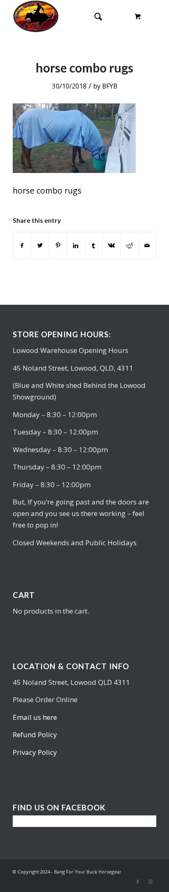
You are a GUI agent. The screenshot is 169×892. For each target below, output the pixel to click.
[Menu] (114, 16)
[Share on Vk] (111, 245)
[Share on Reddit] (129, 245)
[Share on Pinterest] (58, 245)
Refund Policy (35, 734)
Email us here (35, 717)
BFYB (109, 86)
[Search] (94, 16)
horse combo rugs (84, 67)
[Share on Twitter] (40, 245)
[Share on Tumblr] (94, 245)
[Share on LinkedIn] (75, 245)
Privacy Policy (35, 752)
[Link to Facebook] (138, 882)
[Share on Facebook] (22, 245)
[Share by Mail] (147, 245)
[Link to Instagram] (150, 882)
